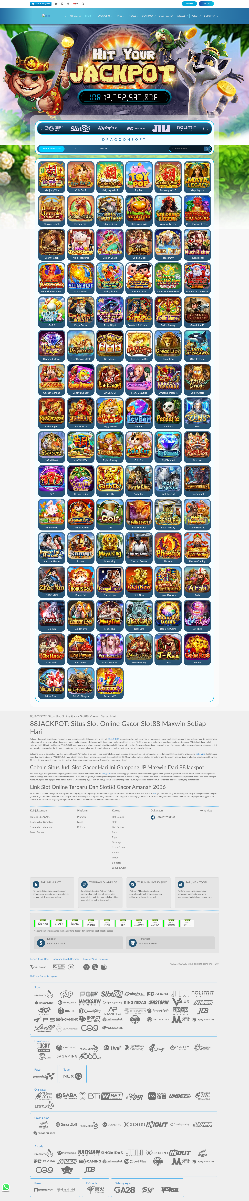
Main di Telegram (42, 4)
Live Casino (104, 16)
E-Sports (209, 16)
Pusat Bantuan (37, 832)
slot (154, 793)
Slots (88, 16)
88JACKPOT (113, 739)
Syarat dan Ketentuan (41, 827)
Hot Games (75, 16)
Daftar (206, 4)
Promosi (81, 817)
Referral (81, 827)
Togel (133, 16)
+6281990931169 (165, 817)
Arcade (181, 16)
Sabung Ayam (119, 868)
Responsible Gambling (41, 822)
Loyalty (81, 822)
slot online (200, 754)
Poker (195, 16)
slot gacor (106, 774)
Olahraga (148, 16)
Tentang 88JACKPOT (41, 817)
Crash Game (165, 16)
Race (119, 16)
